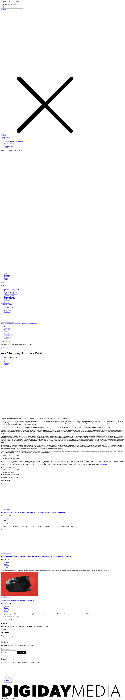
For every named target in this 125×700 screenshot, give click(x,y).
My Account (4, 304)
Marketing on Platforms (10, 292)
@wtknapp (104, 464)
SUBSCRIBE (4, 347)
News (2, 150)
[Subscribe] (3, 135)
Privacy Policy (8, 679)
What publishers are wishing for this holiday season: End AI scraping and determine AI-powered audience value (33, 512)
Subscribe (3, 137)
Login (8, 137)
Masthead (6, 680)
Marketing (7, 328)
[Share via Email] (7, 468)
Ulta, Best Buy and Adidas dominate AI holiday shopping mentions (19, 323)
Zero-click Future (5, 509)
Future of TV (7, 331)
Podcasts (12, 150)
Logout (6, 147)
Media (5, 326)
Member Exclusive (6, 553)
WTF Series (7, 310)
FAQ (5, 144)
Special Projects (8, 307)
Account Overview (9, 146)
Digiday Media (8, 682)
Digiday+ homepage (9, 143)
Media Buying (8, 329)
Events (17, 150)
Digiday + (7, 150)
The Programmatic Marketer (11, 291)
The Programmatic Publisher (11, 289)
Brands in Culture (9, 295)
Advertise (6, 677)
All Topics (7, 300)
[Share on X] (5, 468)
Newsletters (7, 312)
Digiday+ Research (9, 309)
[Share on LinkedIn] (1, 468)
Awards (21, 150)
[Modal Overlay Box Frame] (13, 651)
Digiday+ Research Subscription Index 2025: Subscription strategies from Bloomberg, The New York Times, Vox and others (36, 556)
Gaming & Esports (9, 297)
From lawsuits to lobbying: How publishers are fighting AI (17, 600)
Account (3, 638)
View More (4, 483)
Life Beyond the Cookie (10, 294)
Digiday (5, 357)
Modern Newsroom (9, 298)
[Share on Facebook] (3, 468)
